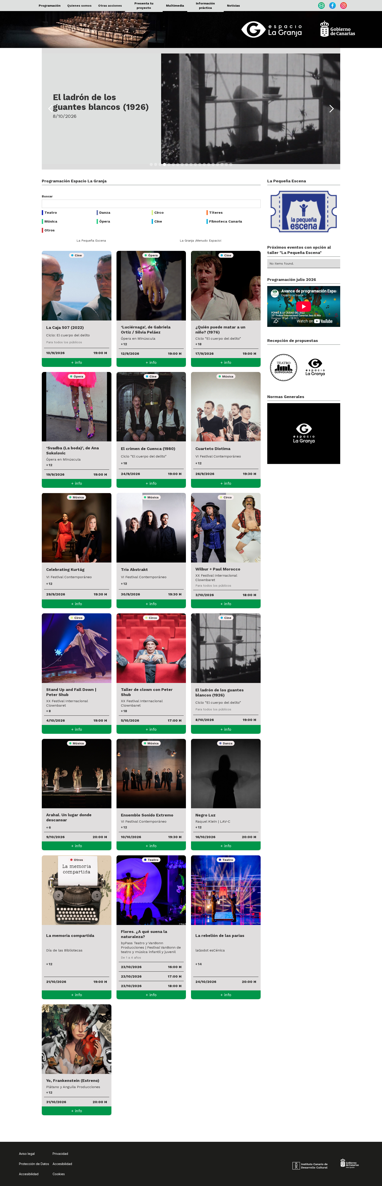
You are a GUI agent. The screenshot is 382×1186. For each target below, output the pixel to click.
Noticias (233, 5)
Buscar (47, 196)
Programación (50, 5)
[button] (79, 5)
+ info (76, 362)
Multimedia (175, 5)
